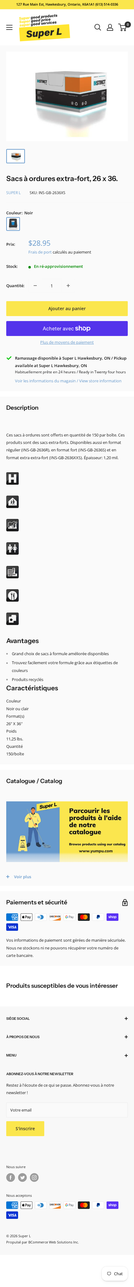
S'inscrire (25, 1128)
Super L (13, 192)
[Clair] (29, 224)
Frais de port (40, 252)
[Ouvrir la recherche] (97, 27)
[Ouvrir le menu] (9, 27)
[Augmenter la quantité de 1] (68, 285)
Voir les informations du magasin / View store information (68, 381)
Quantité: (15, 285)
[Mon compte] (110, 27)
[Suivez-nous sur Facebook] (10, 1177)
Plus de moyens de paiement (67, 342)
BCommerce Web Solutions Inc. (53, 1242)
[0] (123, 27)
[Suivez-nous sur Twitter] (22, 1177)
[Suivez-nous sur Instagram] (34, 1177)
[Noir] (13, 224)
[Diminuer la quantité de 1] (35, 285)
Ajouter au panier (67, 308)
